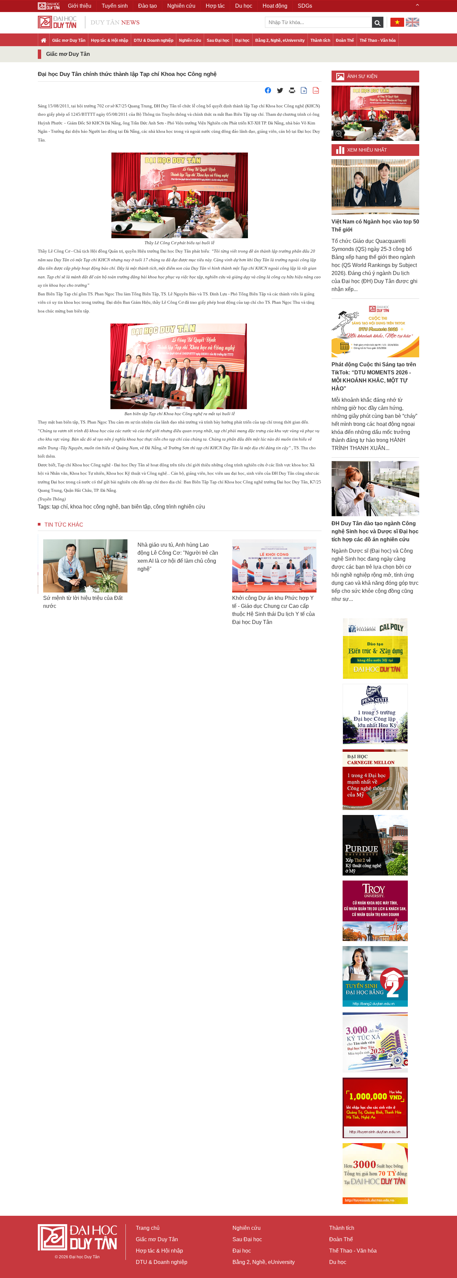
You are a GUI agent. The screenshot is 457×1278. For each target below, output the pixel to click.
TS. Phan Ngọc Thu (105, 293)
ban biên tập (136, 507)
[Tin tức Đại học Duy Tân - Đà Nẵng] (89, 21)
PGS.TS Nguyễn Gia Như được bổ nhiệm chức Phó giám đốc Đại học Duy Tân (279, 606)
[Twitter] (280, 92)
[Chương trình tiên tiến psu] (375, 714)
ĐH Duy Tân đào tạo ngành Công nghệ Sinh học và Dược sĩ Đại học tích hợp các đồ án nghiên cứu (375, 531)
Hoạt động (275, 6)
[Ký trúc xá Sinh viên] (375, 1042)
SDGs (305, 6)
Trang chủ (148, 1228)
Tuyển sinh (115, 6)
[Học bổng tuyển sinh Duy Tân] (375, 1173)
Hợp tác (215, 6)
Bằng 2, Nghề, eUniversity (280, 40)
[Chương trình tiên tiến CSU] (375, 648)
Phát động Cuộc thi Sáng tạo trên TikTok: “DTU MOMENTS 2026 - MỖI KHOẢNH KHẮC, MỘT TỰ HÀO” (374, 376)
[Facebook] (268, 92)
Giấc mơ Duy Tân (68, 40)
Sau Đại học (218, 40)
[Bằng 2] (375, 976)
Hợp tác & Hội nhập (109, 40)
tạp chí (60, 507)
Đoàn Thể (345, 40)
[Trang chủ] (44, 40)
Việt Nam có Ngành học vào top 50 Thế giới (375, 226)
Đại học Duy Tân (84, 1257)
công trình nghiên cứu (179, 507)
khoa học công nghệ (94, 507)
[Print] (292, 92)
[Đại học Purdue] (375, 845)
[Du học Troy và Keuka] (375, 911)
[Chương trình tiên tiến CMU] (375, 779)
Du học (337, 1262)
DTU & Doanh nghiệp (153, 40)
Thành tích (320, 40)
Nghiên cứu (190, 40)
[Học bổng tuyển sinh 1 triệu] (375, 1108)
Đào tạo (147, 6)
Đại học (242, 40)
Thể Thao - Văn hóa (378, 40)
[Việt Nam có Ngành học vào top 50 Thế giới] (376, 186)
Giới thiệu (79, 6)
